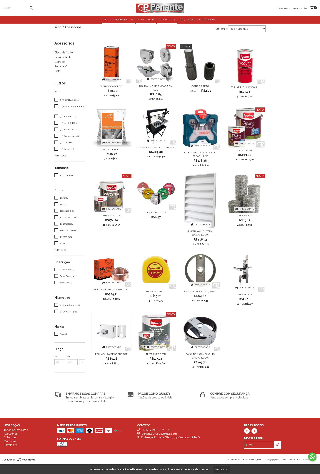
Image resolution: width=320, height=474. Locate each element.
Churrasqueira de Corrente (156, 147)
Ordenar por (221, 28)
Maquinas (186, 19)
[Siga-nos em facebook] (254, 431)
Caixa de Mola (62, 57)
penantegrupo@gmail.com (159, 433)
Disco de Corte (63, 52)
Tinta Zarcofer (156, 354)
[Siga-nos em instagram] (247, 431)
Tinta (57, 71)
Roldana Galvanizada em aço (155, 88)
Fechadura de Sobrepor (111, 354)
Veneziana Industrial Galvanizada (200, 233)
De (55, 356)
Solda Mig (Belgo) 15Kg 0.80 (111, 289)
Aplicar (82, 362)
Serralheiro (207, 19)
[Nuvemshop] (20, 461)
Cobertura (167, 19)
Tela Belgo (244, 215)
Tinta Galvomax (111, 215)
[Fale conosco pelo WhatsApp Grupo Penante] (312, 456)
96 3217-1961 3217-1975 (156, 430)
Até (68, 356)
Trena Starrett (156, 291)
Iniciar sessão (300, 8)
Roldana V (60, 66)
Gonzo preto (200, 86)
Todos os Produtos (118, 19)
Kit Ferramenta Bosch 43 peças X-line (200, 154)
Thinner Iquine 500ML (244, 87)
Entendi (221, 469)
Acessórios (146, 19)
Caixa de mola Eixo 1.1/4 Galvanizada (200, 356)
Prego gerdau (111, 149)
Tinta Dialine (245, 150)
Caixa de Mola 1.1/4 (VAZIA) (200, 291)
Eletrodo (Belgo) (111, 86)
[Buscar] (31, 8)
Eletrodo (59, 61)
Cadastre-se (284, 8)
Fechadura (244, 294)
